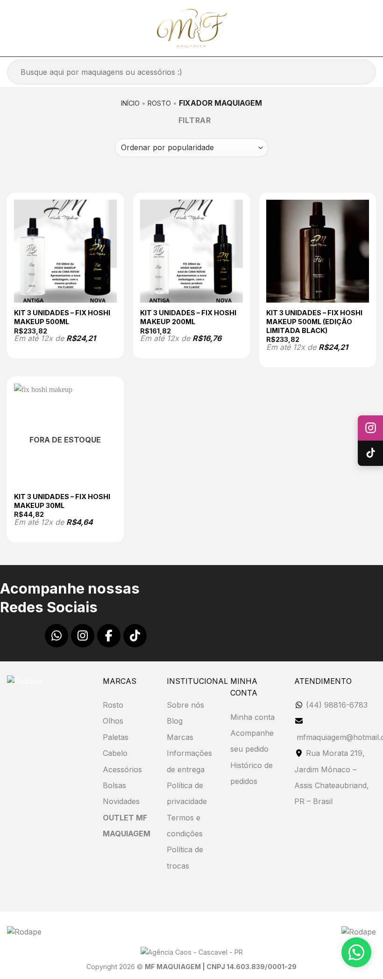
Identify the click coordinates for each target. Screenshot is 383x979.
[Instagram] (82, 635)
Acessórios (122, 769)
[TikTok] (135, 635)
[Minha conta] (347, 28)
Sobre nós (185, 705)
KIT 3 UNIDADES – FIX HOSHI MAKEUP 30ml (62, 501)
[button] (12, 27)
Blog (175, 720)
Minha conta (252, 717)
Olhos (113, 720)
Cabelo (115, 753)
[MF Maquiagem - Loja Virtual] (192, 28)
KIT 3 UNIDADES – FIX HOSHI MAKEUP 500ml (62, 317)
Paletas (115, 737)
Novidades (121, 801)
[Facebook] (109, 635)
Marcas (180, 737)
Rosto (113, 705)
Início (130, 103)
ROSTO (159, 103)
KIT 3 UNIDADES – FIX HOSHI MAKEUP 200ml (188, 317)
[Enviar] (357, 72)
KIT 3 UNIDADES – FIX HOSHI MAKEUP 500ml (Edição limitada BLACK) (314, 321)
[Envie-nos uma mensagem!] (356, 952)
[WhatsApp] (56, 635)
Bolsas (114, 785)
